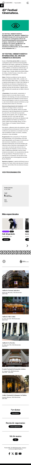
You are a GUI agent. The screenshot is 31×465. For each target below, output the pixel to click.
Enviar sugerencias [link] (15, 426)
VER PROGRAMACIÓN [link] (11, 172)
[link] (7, 2)
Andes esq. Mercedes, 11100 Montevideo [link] (12, 292)
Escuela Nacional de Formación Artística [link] (14, 369)
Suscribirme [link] (15, 413)
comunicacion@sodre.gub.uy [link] (16, 449)
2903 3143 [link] (4, 372)
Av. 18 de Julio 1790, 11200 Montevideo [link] (11, 345)
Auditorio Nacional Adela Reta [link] (11, 290)
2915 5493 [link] (4, 398)
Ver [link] (15, 439)
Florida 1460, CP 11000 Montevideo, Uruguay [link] (15, 447)
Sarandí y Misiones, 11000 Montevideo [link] (11, 397)
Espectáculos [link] (18, 2)
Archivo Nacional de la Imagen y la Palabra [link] (14, 395)
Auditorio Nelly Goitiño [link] (8, 316)
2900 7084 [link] (5, 293)
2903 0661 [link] (10, 372)
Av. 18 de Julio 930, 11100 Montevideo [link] (11, 318)
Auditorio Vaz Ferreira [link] (8, 343)
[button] (2, 5)
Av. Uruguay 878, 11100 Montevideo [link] (10, 371)
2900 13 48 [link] (4, 320)
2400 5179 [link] (4, 346)
